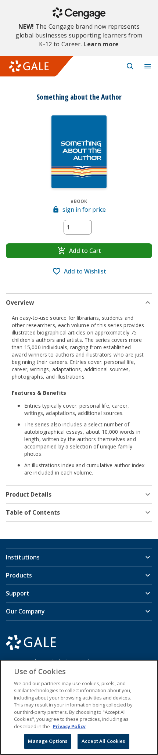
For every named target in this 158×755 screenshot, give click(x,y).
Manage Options (47, 741)
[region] (79, 707)
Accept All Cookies (103, 741)
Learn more (101, 44)
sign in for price (84, 209)
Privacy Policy (69, 726)
